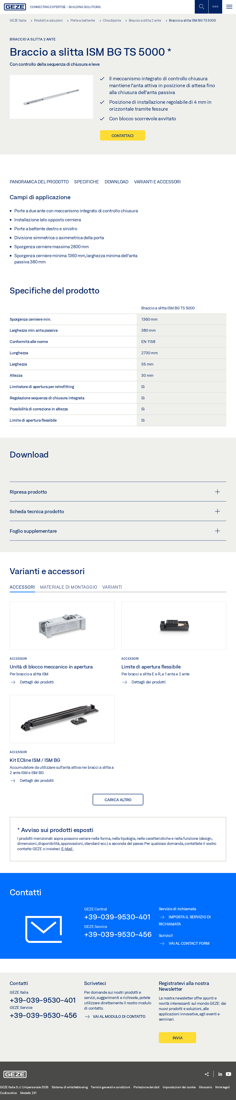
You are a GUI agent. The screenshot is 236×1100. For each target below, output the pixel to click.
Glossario (205, 1087)
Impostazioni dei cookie (179, 1087)
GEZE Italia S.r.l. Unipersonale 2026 (24, 1087)
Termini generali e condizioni (110, 1087)
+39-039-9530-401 (117, 917)
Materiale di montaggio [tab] (68, 587)
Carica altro (118, 800)
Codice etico (8, 1093)
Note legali (222, 1087)
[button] (206, 1074)
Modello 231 (28, 1093)
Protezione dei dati (146, 1087)
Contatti (19, 983)
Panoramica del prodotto (39, 181)
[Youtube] (228, 1074)
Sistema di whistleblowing (70, 1087)
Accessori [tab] (22, 587)
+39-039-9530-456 (117, 934)
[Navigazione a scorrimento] (229, 7)
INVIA (178, 1038)
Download (116, 181)
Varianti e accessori (157, 181)
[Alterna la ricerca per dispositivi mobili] (201, 7)
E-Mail (67, 849)
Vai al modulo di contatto (119, 1016)
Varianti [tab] (112, 587)
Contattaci (123, 135)
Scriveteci (95, 983)
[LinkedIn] (220, 1074)
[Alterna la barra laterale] (215, 7)
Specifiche (86, 181)
